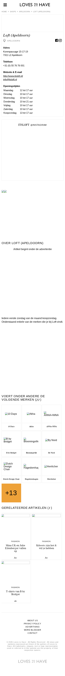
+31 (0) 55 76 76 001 (13, 65)
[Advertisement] (32, 283)
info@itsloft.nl (10, 79)
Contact (32, 633)
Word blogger (32, 630)
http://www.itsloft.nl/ (13, 76)
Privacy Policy (32, 624)
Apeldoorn (24, 12)
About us (32, 620)
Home (4, 12)
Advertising (32, 627)
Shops (13, 12)
